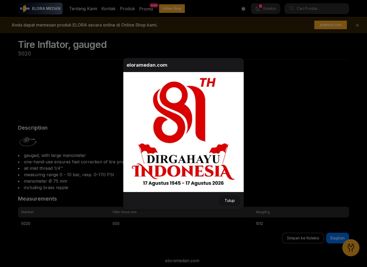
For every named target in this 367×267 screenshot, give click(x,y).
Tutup (230, 200)
